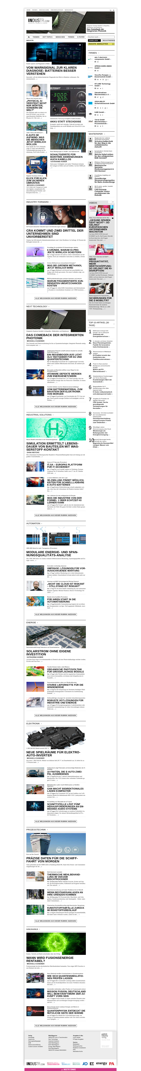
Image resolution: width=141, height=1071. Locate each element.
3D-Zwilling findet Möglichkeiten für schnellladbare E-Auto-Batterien (65, 482)
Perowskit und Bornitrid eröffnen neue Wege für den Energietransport (63, 370)
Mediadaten (76, 1044)
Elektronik (33, 723)
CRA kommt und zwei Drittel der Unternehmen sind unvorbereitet (55, 233)
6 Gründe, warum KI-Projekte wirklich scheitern (64, 251)
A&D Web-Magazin (53, 1043)
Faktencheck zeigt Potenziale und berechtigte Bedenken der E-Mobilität (66, 768)
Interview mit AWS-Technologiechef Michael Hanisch (63, 581)
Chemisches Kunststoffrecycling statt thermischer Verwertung (65, 905)
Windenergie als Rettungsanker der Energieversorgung (101, 433)
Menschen (60, 37)
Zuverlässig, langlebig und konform (102, 175)
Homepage (31, 1037)
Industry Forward (37, 202)
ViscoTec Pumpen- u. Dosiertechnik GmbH (103, 76)
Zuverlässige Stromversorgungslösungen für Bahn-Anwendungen (107, 180)
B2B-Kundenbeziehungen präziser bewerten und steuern (64, 278)
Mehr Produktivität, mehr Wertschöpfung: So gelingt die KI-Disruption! (100, 265)
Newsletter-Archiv (78, 1051)
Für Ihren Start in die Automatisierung (61, 600)
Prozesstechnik (36, 829)
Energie (31, 622)
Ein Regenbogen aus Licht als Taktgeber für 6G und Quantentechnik (64, 357)
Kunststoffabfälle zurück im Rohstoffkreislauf (65, 909)
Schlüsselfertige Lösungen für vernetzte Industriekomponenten (66, 698)
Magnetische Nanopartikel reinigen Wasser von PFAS (103, 445)
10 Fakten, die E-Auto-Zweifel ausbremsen (64, 772)
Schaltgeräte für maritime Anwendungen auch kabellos (66, 157)
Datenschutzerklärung (34, 1044)
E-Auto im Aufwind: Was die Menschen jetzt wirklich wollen (36, 140)
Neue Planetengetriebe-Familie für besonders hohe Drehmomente (102, 345)
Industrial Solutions (39, 415)
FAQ (74, 1049)
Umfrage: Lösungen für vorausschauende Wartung (66, 569)
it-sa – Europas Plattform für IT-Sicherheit (64, 465)
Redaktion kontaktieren (79, 1047)
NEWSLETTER (98, 44)
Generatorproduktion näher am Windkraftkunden (62, 682)
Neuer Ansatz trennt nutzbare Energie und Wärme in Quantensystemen (63, 1007)
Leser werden (76, 1037)
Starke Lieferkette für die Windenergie (65, 686)
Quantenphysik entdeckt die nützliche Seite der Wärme (66, 1011)
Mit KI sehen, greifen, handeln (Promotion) (104, 187)
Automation (33, 523)
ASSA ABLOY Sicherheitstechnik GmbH (105, 102)
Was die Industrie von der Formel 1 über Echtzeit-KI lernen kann (64, 500)
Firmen (71, 37)
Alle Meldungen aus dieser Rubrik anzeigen (55, 298)
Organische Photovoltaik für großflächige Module (65, 670)
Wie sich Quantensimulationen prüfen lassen (65, 977)
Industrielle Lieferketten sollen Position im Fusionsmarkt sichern (66, 989)
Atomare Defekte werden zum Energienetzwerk (64, 374)
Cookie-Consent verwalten (35, 1046)
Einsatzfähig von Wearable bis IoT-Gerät (59, 801)
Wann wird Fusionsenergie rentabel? (50, 959)
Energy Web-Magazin (54, 1046)
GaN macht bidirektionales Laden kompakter (65, 789)
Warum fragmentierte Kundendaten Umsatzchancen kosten (65, 283)
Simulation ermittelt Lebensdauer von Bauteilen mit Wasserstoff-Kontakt (52, 446)
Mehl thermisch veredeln (54, 872)
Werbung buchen (77, 1046)
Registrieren (109, 40)
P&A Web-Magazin (53, 1048)
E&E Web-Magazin (53, 1044)
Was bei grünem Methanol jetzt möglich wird (64, 266)
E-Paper (80, 37)
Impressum (31, 1039)
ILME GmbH (99, 112)
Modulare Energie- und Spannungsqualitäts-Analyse (52, 553)
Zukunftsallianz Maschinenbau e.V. (102, 93)
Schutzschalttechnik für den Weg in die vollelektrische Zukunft (104, 144)
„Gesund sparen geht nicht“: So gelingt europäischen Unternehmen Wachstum (99, 226)
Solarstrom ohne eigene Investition (48, 652)
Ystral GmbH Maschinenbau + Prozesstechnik (101, 121)
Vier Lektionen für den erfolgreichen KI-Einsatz (61, 495)
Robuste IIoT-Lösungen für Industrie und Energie (65, 701)
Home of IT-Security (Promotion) (57, 462)
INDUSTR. (30, 40)
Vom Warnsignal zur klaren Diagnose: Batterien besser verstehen (51, 70)
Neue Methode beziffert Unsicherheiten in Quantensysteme (65, 973)
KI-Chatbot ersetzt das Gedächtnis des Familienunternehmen (101, 357)
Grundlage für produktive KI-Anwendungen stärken (62, 247)
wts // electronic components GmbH (102, 58)
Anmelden (93, 40)
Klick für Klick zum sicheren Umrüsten (36, 180)
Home (28, 10)
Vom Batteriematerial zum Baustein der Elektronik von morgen (64, 391)
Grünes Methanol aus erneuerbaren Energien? (61, 263)
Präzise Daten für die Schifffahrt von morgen (52, 860)
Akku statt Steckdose (65, 121)
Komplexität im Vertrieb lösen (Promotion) (103, 151)
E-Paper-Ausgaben (78, 1039)
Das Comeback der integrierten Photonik (55, 336)
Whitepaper (96, 134)
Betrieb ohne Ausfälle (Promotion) (57, 597)
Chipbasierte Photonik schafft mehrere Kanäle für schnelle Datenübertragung (64, 351)
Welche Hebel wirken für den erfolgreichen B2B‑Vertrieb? (104, 156)
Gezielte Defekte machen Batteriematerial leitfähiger (63, 387)
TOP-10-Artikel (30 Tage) (99, 324)
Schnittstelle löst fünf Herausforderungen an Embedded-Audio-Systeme (65, 806)
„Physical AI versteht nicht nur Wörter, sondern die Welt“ (36, 105)
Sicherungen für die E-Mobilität (100, 299)
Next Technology (36, 306)
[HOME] (29, 37)
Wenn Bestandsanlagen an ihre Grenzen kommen (65, 893)
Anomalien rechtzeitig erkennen (56, 566)
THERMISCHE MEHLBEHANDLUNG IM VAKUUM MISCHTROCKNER (63, 876)
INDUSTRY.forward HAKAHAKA (57, 1050)
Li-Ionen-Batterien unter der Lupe (57, 477)
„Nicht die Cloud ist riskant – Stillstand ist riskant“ (66, 585)
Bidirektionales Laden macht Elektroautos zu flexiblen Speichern (63, 785)
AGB (29, 1043)
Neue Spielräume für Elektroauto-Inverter (53, 754)
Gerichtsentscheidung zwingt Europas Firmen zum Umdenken (102, 420)
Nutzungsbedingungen (34, 1041)
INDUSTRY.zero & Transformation (57, 1037)
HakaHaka (32, 929)
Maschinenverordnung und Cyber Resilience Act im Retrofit (65, 890)
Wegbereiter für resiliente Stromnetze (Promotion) (102, 138)
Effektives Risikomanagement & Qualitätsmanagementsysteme (104, 162)
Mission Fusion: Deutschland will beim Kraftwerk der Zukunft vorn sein (66, 993)
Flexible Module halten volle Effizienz (58, 667)
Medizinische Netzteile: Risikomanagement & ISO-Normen (104, 168)
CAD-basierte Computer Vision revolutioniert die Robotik (102, 192)
